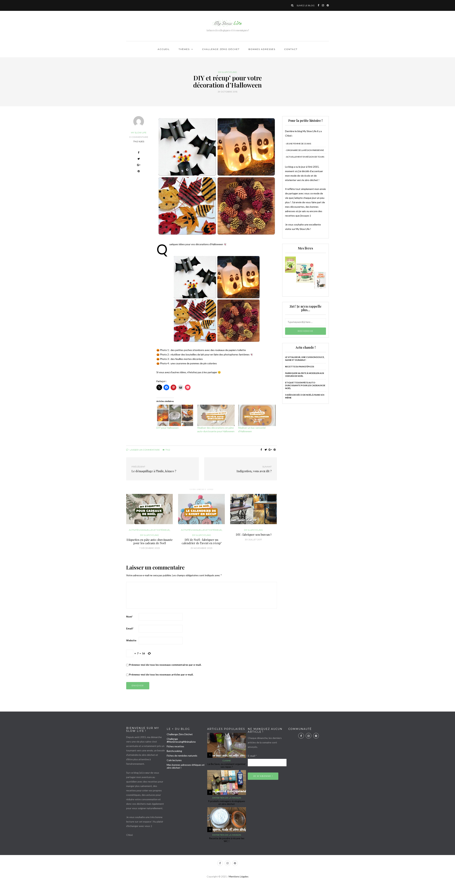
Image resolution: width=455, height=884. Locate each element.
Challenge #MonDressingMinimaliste (181, 740)
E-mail (252, 755)
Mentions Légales (238, 876)
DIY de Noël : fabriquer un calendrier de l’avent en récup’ (201, 541)
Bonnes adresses (261, 49)
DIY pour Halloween (167, 427)
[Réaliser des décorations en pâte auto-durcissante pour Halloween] (216, 415)
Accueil (164, 49)
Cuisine (226, 761)
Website (131, 640)
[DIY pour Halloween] (175, 415)
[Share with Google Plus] (138, 165)
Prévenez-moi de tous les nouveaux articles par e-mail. (161, 674)
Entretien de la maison (226, 798)
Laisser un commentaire (144, 449)
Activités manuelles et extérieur (149, 530)
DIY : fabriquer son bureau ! (253, 534)
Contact (291, 49)
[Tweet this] (138, 159)
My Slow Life (138, 132)
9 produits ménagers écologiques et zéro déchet (226, 802)
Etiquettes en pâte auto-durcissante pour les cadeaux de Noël (150, 541)
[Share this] (138, 153)
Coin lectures (174, 760)
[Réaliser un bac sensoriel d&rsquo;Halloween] (256, 415)
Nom (129, 616)
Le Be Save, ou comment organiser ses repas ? (227, 765)
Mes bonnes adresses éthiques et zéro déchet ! (186, 766)
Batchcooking (174, 750)
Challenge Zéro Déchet (221, 49)
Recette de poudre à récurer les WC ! (226, 840)
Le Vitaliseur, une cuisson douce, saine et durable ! (305, 358)
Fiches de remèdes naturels (182, 755)
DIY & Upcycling (227, 72)
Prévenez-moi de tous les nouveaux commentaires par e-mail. (165, 664)
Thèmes (184, 49)
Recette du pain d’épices (299, 366)
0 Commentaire (138, 137)
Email (129, 628)
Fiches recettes (175, 746)
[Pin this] (138, 171)
